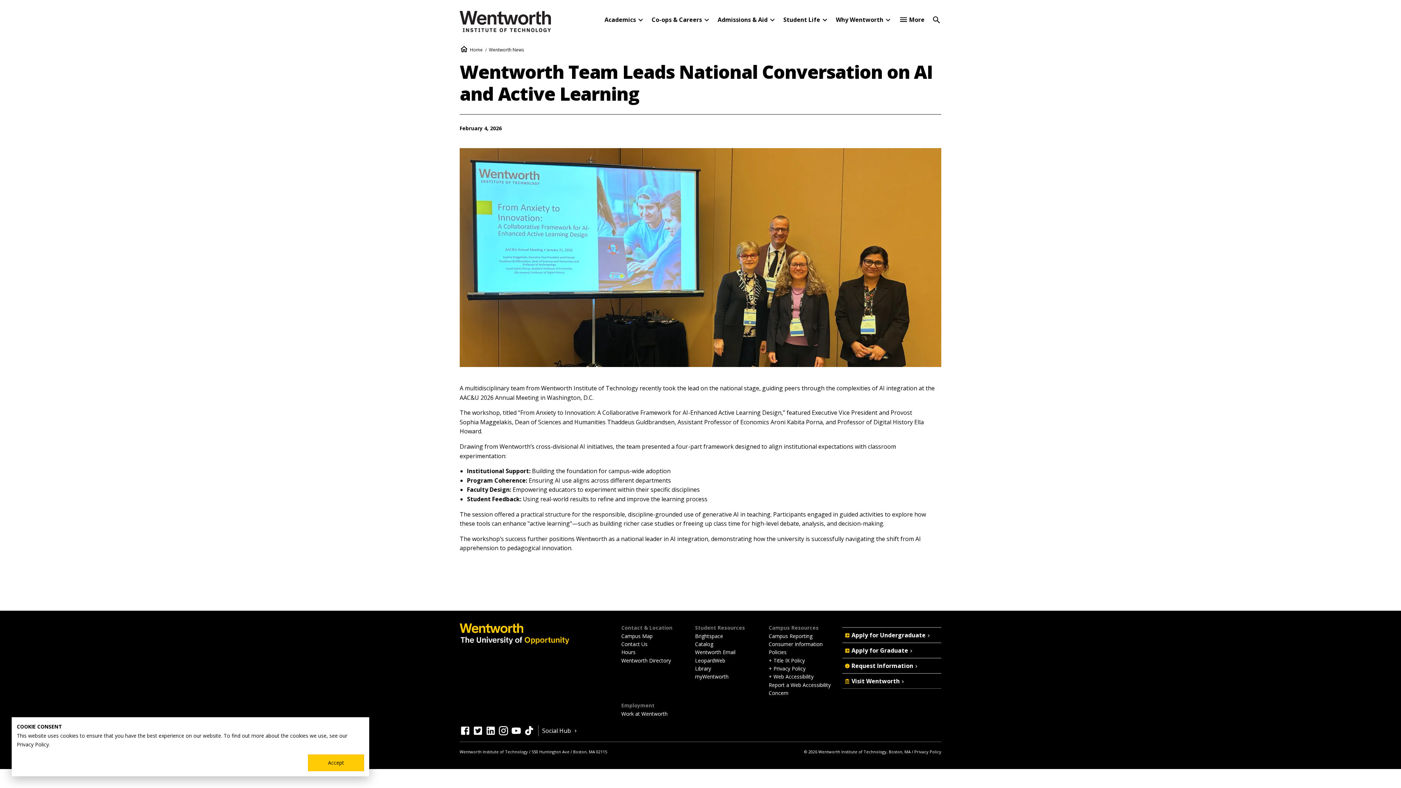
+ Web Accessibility (791, 676)
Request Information (882, 666)
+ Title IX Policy (787, 660)
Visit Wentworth (875, 681)
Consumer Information (796, 644)
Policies (778, 652)
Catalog (704, 644)
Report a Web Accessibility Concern (800, 688)
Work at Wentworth (644, 713)
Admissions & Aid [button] (743, 20)
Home (476, 50)
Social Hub (556, 731)
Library (703, 668)
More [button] (917, 20)
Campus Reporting (791, 636)
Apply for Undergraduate (888, 635)
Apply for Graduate (880, 650)
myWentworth (712, 676)
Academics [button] (620, 20)
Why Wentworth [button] (859, 20)
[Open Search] (936, 19)
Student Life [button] (801, 20)
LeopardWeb (710, 660)
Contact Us (634, 644)
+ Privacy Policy (787, 668)
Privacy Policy (927, 751)
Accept (336, 762)
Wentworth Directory (646, 660)
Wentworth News (506, 50)
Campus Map (637, 636)
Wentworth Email (715, 652)
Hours (628, 652)
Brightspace (709, 636)
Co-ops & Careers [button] (677, 20)
